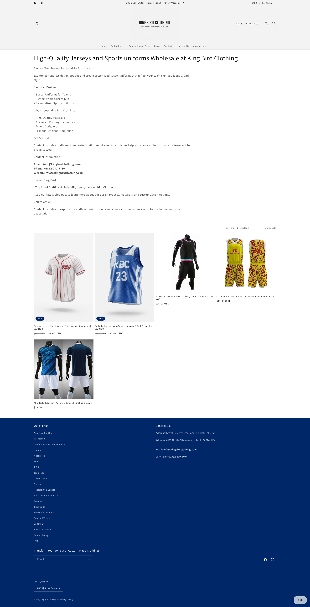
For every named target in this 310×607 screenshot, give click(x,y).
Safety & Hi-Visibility (44, 512)
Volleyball (39, 523)
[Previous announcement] (107, 3)
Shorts (37, 461)
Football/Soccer (42, 518)
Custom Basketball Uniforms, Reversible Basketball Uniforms (245, 296)
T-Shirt (37, 467)
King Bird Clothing (48, 599)
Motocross (39, 455)
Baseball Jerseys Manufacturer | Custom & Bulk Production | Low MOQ (62, 327)
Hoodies (38, 450)
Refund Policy (41, 535)
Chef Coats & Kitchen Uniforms (50, 444)
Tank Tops (39, 472)
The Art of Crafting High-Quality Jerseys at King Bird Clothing (74, 187)
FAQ (36, 540)
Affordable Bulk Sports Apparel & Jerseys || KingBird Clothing (63, 403)
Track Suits (39, 506)
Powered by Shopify (65, 599)
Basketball (39, 438)
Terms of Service (42, 529)
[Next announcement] (202, 3)
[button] (37, 23)
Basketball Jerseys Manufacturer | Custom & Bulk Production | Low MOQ (124, 327)
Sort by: (230, 227)
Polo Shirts (40, 501)
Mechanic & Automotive (46, 495)
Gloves (37, 484)
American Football (43, 433)
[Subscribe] (88, 559)
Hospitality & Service (44, 489)
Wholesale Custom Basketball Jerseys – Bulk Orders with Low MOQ (184, 298)
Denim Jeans (40, 478)
